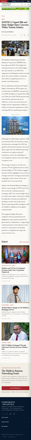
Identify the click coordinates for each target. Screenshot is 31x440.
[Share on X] (21, 35)
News (3, 16)
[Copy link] (28, 35)
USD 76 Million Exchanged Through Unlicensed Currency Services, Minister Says (15, 347)
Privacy (5, 436)
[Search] (25, 4)
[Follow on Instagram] (10, 414)
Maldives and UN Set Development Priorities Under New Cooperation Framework (13, 270)
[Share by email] (24, 35)
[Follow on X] (6, 414)
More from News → (24, 242)
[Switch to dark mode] (22, 4)
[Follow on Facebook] (3, 414)
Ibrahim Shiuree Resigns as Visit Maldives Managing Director (15, 309)
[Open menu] (28, 4)
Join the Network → (15, 388)
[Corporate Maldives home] (6, 4)
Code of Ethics (11, 436)
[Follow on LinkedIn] (14, 414)
